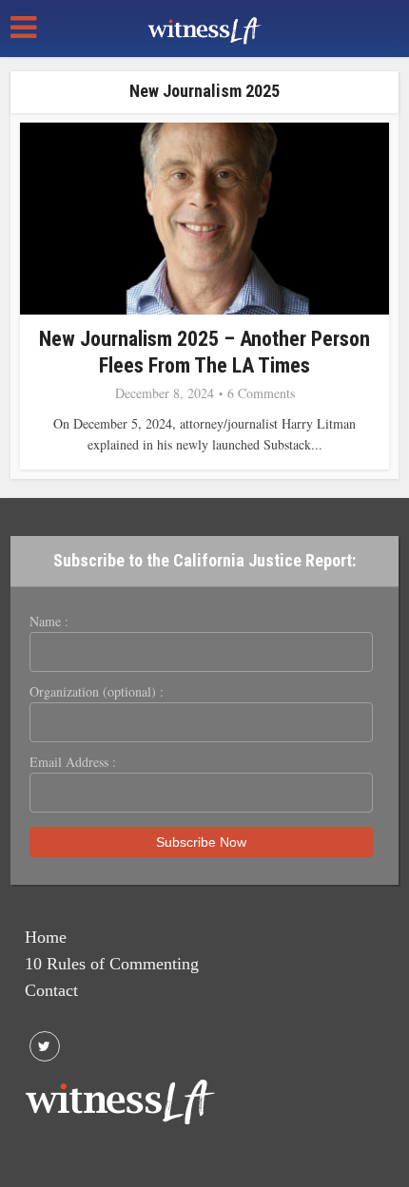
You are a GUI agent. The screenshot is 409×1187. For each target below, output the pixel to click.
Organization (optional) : (96, 691)
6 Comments (261, 393)
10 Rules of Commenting (112, 963)
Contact (51, 990)
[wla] (204, 29)
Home (46, 937)
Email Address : (72, 762)
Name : (48, 621)
